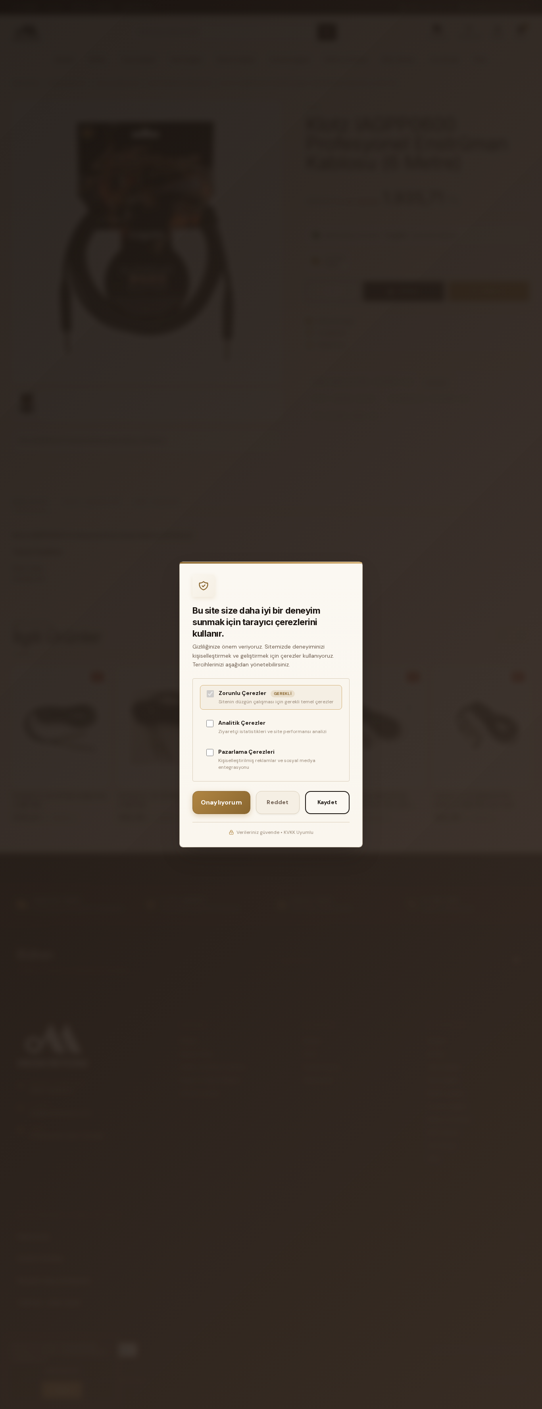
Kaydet (327, 802)
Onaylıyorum (221, 802)
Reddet (277, 802)
